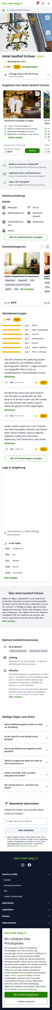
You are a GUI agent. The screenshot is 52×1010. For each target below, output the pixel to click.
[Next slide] (48, 32)
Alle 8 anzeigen (27, 289)
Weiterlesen (9, 376)
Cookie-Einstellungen (13, 896)
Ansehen (32, 151)
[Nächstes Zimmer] (47, 246)
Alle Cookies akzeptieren (26, 994)
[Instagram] (22, 865)
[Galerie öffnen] (26, 32)
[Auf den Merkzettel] (37, 94)
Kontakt (7, 880)
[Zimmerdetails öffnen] (36, 255)
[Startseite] (3, 10)
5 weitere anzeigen (15, 137)
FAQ (5, 891)
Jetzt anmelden (26, 830)
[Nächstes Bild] (37, 104)
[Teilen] (47, 17)
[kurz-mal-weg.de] (12, 3)
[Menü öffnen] (49, 4)
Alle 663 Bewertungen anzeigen (26, 458)
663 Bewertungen (30, 67)
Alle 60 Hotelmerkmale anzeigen (26, 237)
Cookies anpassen (18, 975)
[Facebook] (29, 865)
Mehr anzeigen (11, 578)
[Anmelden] (43, 3)
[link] (22, 122)
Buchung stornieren (12, 885)
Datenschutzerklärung (28, 846)
